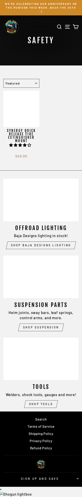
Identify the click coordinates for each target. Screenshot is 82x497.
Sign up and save (40, 478)
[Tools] (41, 359)
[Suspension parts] (41, 277)
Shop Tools (41, 404)
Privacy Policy (41, 441)
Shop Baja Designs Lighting (41, 245)
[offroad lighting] (41, 200)
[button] (20, 145)
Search (41, 419)
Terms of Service (41, 426)
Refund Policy (41, 448)
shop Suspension (41, 327)
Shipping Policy (41, 434)
